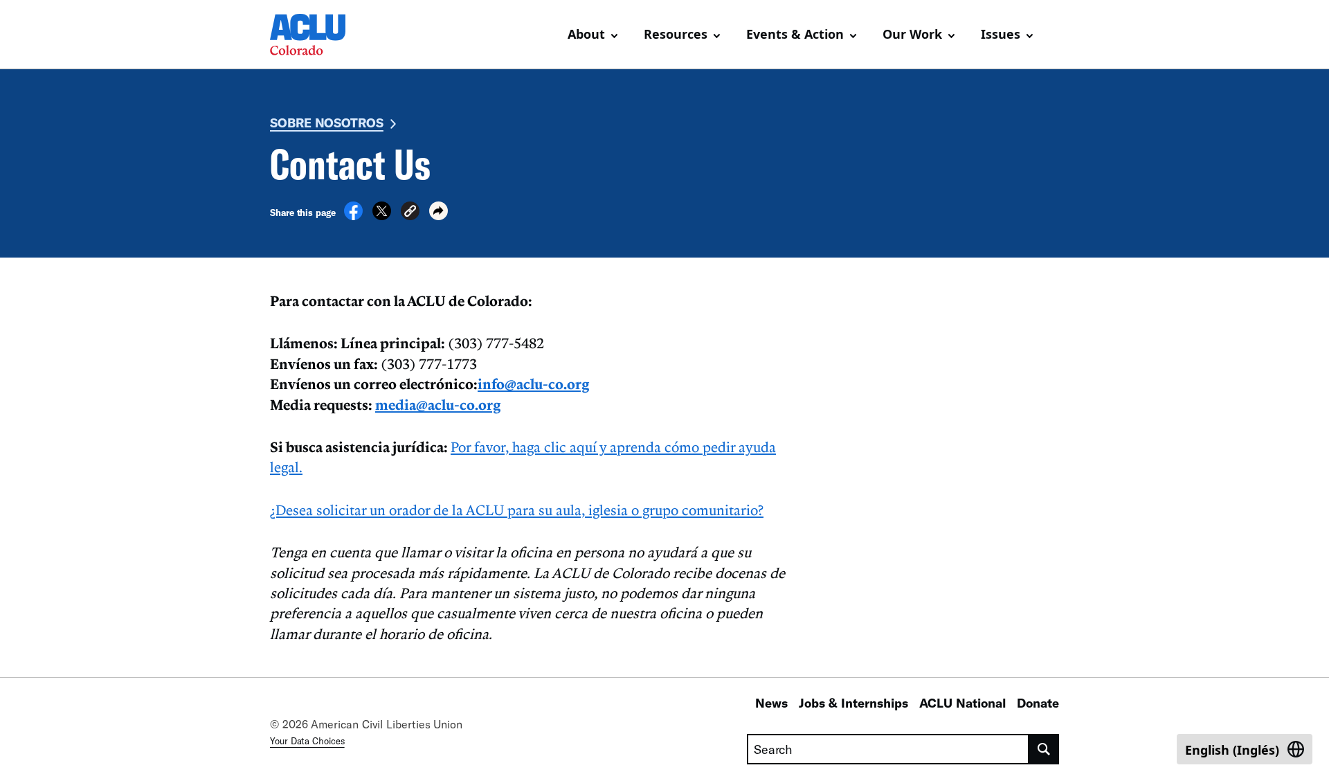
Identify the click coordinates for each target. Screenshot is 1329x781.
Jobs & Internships (853, 702)
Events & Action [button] (795, 34)
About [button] (586, 34)
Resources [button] (675, 34)
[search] (1044, 749)
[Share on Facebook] (353, 216)
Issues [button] (1000, 34)
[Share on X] (381, 216)
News (771, 702)
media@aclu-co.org (437, 404)
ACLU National (962, 702)
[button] (410, 212)
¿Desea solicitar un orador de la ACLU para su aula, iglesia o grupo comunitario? (516, 510)
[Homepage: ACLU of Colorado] (318, 34)
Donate (1038, 702)
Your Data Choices (307, 740)
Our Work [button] (912, 34)
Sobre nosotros (326, 122)
